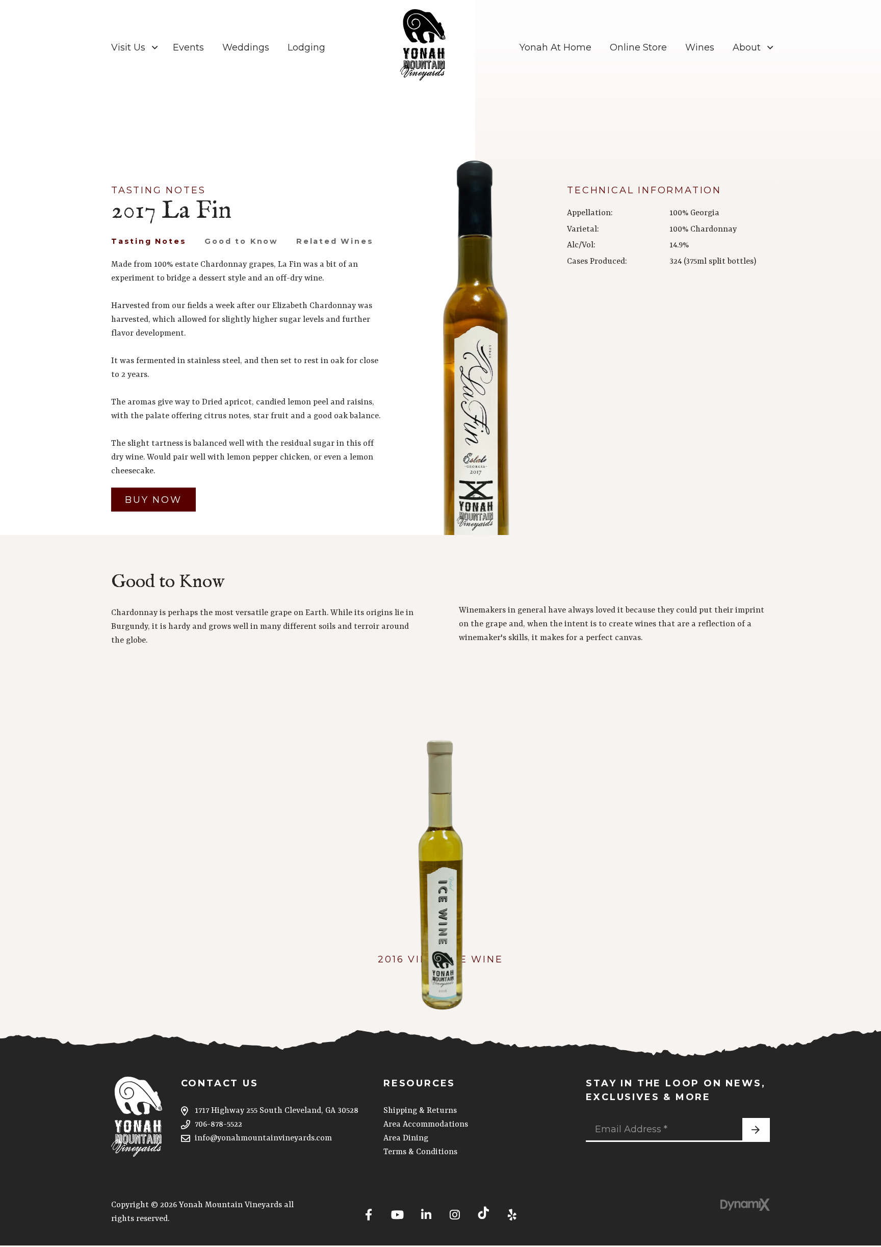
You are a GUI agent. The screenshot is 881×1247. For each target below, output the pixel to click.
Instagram (454, 1213)
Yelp (512, 1213)
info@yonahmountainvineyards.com (263, 1138)
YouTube (397, 1213)
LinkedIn (426, 1213)
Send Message (756, 1130)
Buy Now (153, 499)
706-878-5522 (218, 1124)
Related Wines (334, 241)
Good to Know (241, 241)
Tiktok (483, 1213)
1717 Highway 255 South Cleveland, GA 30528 (276, 1110)
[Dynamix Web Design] (745, 1205)
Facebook (368, 1213)
